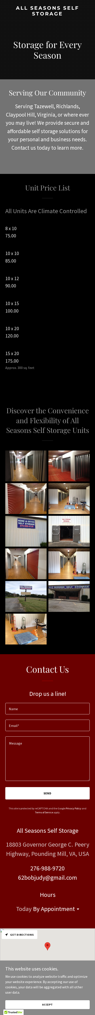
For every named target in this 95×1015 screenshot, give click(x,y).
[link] (47, 14)
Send (48, 793)
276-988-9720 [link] (47, 868)
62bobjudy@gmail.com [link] (47, 877)
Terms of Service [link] (44, 812)
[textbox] (47, 708)
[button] (77, 909)
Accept (47, 1004)
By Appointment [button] (54, 909)
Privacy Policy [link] (73, 808)
